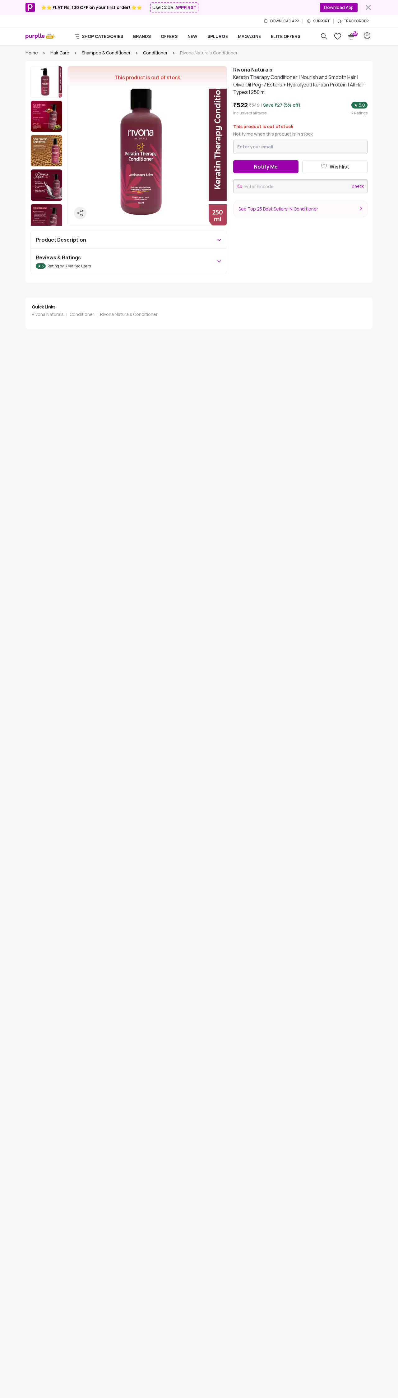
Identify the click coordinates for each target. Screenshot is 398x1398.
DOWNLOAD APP (284, 21)
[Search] (324, 36)
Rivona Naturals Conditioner (129, 314)
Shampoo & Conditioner (106, 53)
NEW (192, 36)
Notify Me (266, 166)
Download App (339, 7)
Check (357, 186)
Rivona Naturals (48, 314)
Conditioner (155, 53)
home (31, 53)
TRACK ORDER (356, 21)
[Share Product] (80, 213)
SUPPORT (321, 21)
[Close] (368, 7)
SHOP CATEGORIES (102, 36)
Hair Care (59, 53)
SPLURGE (217, 36)
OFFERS (169, 36)
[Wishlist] (337, 36)
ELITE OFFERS (285, 36)
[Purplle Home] (35, 36)
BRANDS (142, 36)
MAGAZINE (249, 36)
